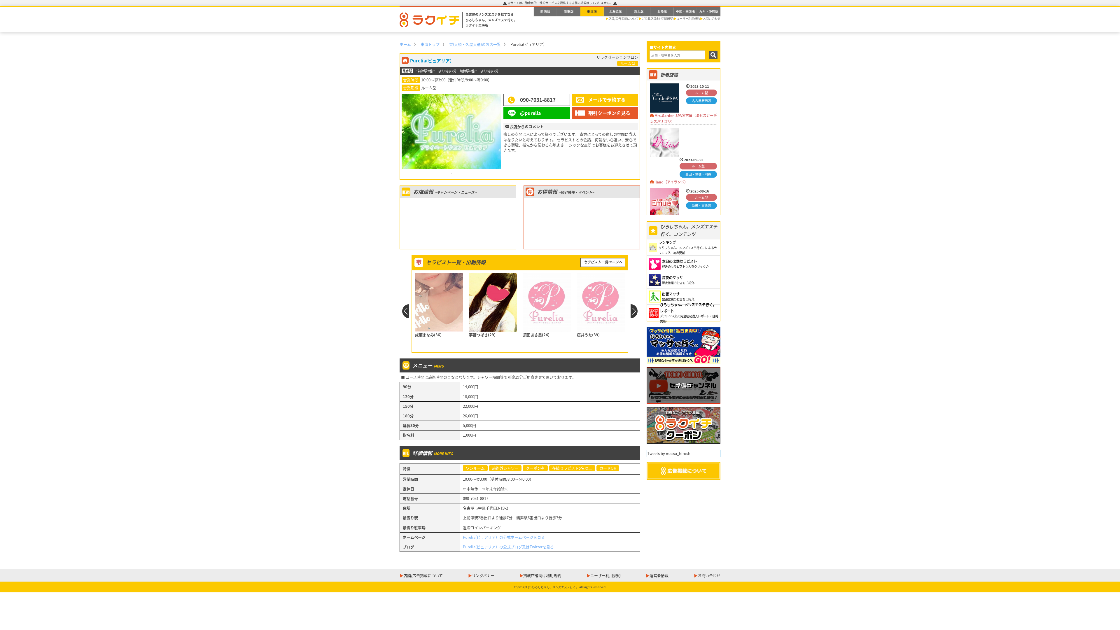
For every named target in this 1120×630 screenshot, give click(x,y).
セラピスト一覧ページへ (603, 261)
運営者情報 (659, 575)
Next (634, 311)
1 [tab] (451, 173)
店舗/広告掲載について (623, 18)
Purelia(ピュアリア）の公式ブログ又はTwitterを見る (508, 547)
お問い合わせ (711, 18)
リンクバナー (483, 575)
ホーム (405, 44)
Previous (405, 311)
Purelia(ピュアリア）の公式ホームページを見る (504, 537)
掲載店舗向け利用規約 (542, 575)
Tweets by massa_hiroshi (669, 453)
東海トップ (430, 44)
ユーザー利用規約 (688, 18)
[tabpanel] (451, 131)
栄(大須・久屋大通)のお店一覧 (475, 44)
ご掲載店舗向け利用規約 (658, 18)
